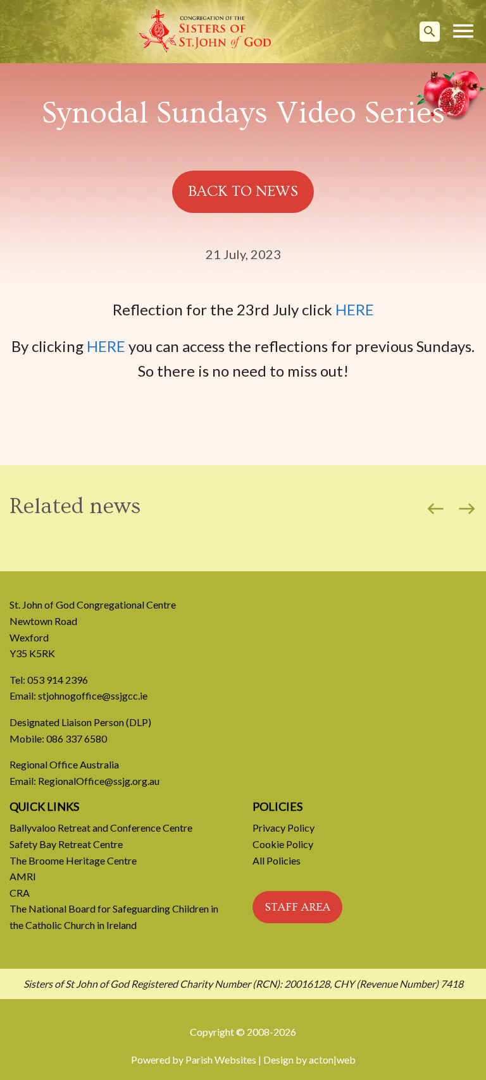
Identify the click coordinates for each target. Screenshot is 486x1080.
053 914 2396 (57, 680)
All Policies (276, 860)
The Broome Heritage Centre (73, 860)
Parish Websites (220, 1059)
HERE (354, 309)
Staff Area (297, 907)
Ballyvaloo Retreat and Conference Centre (100, 828)
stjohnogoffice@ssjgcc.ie (92, 695)
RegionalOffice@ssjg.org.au (98, 781)
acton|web (332, 1059)
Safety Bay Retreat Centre (66, 844)
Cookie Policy (282, 844)
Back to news (243, 191)
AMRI (22, 876)
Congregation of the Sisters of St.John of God (205, 31)
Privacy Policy (283, 828)
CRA (19, 893)
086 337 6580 (76, 738)
